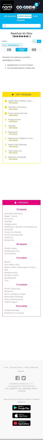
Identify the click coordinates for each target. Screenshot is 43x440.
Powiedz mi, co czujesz (14, 313)
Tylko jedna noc (15, 151)
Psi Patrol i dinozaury (17, 107)
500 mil (7, 262)
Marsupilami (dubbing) (13, 297)
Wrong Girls (9, 240)
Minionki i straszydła (17, 157)
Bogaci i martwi (10, 216)
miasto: (4, 41)
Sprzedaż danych (16, 367)
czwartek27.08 (21, 49)
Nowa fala (8, 229)
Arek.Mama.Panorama (13, 213)
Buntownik (12, 132)
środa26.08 (9, 49)
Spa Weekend (10, 278)
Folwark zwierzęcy (12, 310)
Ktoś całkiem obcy (11, 264)
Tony (6, 280)
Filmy (35, 16)
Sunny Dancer (10, 254)
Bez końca (8, 291)
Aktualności (10, 16)
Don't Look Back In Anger (14, 294)
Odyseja (11, 126)
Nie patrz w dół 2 (11, 275)
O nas (6, 367)
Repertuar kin (24, 16)
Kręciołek (8, 221)
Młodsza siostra (10, 272)
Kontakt (21, 371)
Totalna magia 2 (11, 302)
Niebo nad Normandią (13, 299)
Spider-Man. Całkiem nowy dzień (21, 101)
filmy (34, 41)
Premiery (21, 20)
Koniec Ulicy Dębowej (17, 144)
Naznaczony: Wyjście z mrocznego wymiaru (21, 138)
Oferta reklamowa (31, 367)
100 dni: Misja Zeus (12, 289)
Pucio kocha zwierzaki (17, 113)
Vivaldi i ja (8, 237)
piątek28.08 (34, 49)
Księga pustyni (14, 119)
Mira (6, 270)
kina (39, 41)
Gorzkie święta (10, 248)
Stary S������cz (12, 45)
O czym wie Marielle (12, 232)
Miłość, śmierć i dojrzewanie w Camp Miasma (21, 267)
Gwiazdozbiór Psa (11, 251)
